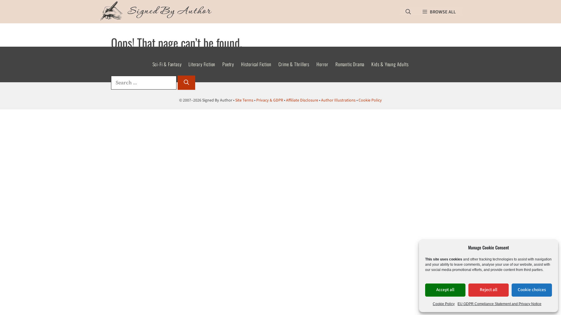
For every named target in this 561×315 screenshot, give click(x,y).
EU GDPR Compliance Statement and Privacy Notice (499, 304)
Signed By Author (169, 12)
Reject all (488, 290)
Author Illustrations (338, 100)
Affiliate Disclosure (302, 100)
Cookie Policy (444, 304)
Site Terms (244, 100)
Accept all (445, 290)
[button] (408, 11)
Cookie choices (532, 290)
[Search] (186, 83)
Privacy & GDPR (269, 100)
